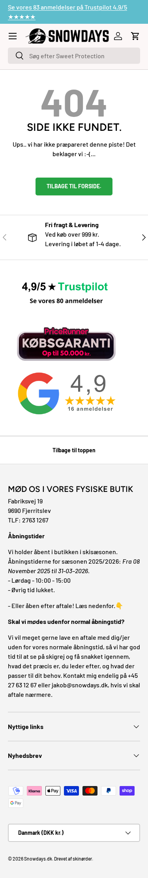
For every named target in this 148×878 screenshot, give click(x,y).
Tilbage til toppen (74, 450)
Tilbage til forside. (74, 186)
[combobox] (74, 56)
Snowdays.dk (38, 858)
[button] (135, 36)
